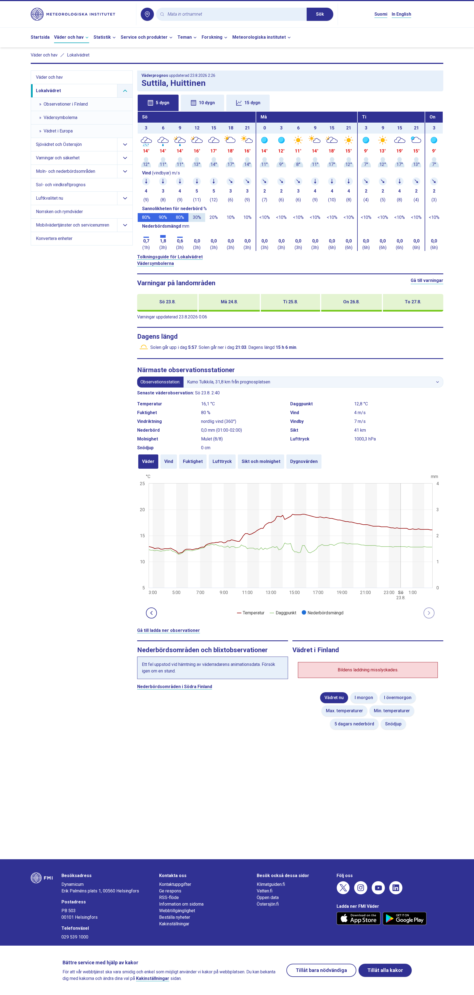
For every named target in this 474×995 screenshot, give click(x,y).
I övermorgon (397, 697)
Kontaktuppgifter (175, 884)
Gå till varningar (427, 280)
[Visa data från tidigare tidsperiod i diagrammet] (151, 612)
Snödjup (393, 724)
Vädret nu (334, 697)
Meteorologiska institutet (259, 37)
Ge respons (170, 891)
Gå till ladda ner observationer (168, 630)
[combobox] (235, 14)
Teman (184, 37)
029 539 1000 (74, 937)
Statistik (102, 37)
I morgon (364, 697)
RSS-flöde (169, 897)
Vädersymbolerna (155, 263)
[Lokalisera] (147, 14)
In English (401, 14)
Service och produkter (144, 37)
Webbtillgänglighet (177, 910)
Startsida (40, 37)
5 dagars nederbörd (354, 724)
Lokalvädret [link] (78, 55)
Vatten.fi (264, 891)
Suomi (380, 14)
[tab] (158, 103)
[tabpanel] (290, 181)
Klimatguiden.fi (271, 884)
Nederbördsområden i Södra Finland (174, 686)
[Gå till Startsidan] (81, 14)
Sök (320, 14)
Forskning (212, 37)
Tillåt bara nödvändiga (321, 970)
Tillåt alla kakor (385, 970)
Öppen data (268, 897)
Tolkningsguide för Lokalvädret (170, 256)
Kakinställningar (174, 923)
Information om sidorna (181, 904)
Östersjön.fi (268, 904)
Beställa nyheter (174, 917)
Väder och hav (69, 37)
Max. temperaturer (344, 710)
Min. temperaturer (392, 710)
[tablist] (290, 102)
